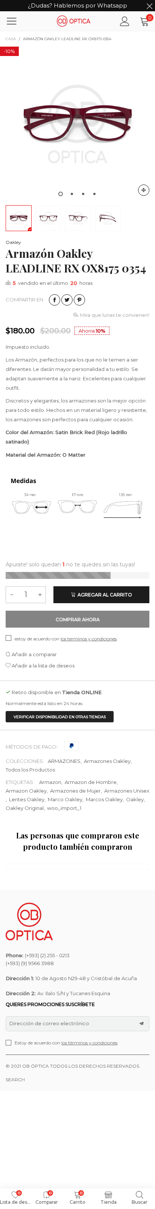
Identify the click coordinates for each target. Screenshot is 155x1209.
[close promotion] (149, 5)
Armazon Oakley (26, 791)
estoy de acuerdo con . (66, 639)
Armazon (50, 782)
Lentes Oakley (26, 799)
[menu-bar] (16, 21)
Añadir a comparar (34, 654)
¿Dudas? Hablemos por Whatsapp (77, 5)
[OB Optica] (73, 20)
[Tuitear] (67, 300)
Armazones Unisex (126, 791)
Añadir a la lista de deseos (42, 666)
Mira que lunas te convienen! (114, 315)
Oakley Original (25, 808)
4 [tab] (94, 194)
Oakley (13, 242)
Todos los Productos (30, 770)
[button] (11, 595)
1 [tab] (60, 194)
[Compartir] (54, 300)
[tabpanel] (77, 124)
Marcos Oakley (104, 799)
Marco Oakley (65, 799)
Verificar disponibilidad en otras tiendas (60, 716)
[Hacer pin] (79, 300)
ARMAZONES (64, 761)
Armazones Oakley (107, 761)
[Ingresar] (125, 21)
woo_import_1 (64, 808)
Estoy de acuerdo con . (67, 1043)
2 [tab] (72, 194)
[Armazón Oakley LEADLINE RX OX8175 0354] (77, 124)
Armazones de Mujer (75, 791)
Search (15, 1079)
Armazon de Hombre (91, 782)
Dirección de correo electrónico (49, 1023)
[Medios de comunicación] (143, 190)
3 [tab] (83, 194)
